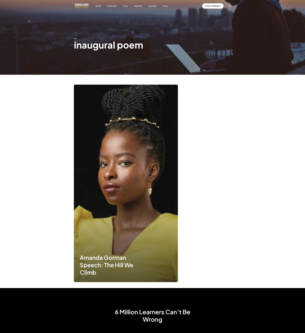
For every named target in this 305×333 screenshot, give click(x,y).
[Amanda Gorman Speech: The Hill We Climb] (126, 183)
